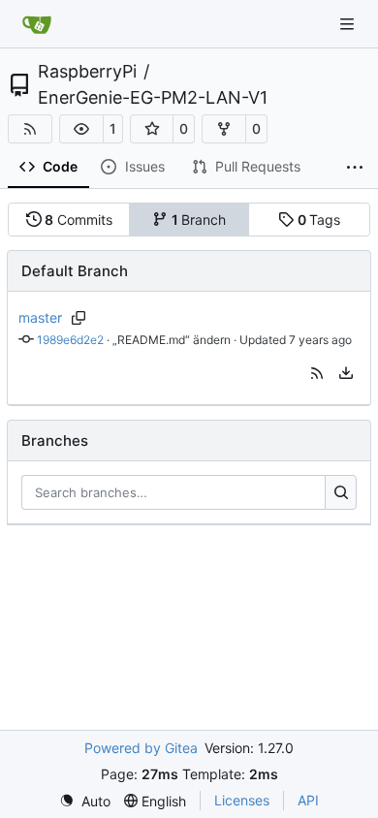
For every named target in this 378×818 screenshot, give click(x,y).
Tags (319, 219)
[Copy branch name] (79, 318)
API (308, 800)
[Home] (37, 24)
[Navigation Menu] (349, 24)
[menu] (346, 373)
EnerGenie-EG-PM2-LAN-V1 (153, 98)
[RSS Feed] (30, 128)
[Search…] (341, 492)
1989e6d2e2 (70, 339)
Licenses (241, 800)
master (40, 317)
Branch (199, 219)
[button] (81, 128)
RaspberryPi (87, 71)
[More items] (354, 167)
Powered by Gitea (141, 747)
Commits (78, 219)
